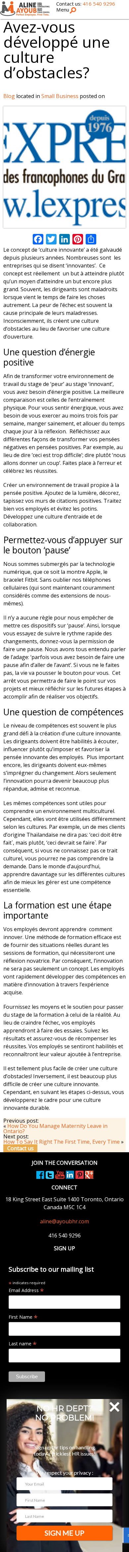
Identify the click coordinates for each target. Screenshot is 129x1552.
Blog (9, 96)
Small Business (59, 96)
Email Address (26, 1290)
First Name (23, 1317)
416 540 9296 (99, 3)
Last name (23, 1344)
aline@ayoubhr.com (64, 1221)
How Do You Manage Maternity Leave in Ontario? (55, 1128)
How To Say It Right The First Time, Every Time (61, 1141)
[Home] (25, 8)
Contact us (20, 1148)
